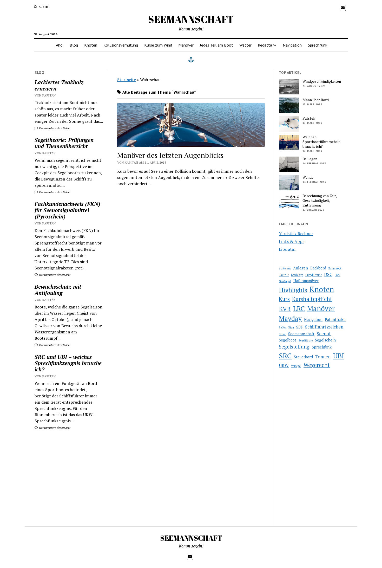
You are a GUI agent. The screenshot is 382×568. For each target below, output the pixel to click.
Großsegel (285, 281)
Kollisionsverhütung (120, 45)
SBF (299, 327)
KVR (285, 309)
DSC (328, 274)
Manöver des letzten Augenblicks (170, 155)
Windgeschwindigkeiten (321, 81)
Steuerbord (303, 356)
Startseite (126, 79)
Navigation (292, 45)
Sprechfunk (317, 45)
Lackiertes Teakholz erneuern (59, 85)
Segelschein (325, 340)
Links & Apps (291, 241)
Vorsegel (296, 366)
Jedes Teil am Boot (216, 45)
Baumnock (334, 268)
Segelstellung (294, 346)
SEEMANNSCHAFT (191, 19)
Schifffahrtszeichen (324, 327)
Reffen (282, 327)
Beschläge (297, 275)
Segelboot (287, 340)
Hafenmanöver (306, 280)
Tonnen (323, 357)
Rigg (291, 327)
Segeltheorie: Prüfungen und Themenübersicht (64, 143)
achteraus (285, 268)
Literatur (287, 249)
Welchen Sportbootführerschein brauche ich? (321, 142)
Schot (282, 334)
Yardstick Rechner (296, 233)
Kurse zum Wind (158, 45)
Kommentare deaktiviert (54, 128)
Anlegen (300, 268)
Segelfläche (306, 340)
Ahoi (59, 45)
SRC (285, 355)
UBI (338, 355)
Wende (307, 177)
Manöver (186, 45)
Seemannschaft (301, 333)
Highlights (293, 290)
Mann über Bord (315, 100)
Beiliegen (309, 159)
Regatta (265, 45)
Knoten (90, 45)
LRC (299, 308)
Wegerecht (317, 365)
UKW (284, 365)
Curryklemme (313, 275)
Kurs (284, 298)
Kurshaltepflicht (312, 298)
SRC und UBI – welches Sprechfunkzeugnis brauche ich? (68, 363)
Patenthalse (335, 319)
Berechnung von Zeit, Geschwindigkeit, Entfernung (319, 200)
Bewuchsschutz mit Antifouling (58, 289)
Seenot (324, 334)
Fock (337, 275)
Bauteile (284, 275)
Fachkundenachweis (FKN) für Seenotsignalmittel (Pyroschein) (67, 210)
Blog (74, 45)
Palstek (308, 118)
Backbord (318, 268)
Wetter (245, 45)
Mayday (290, 318)
